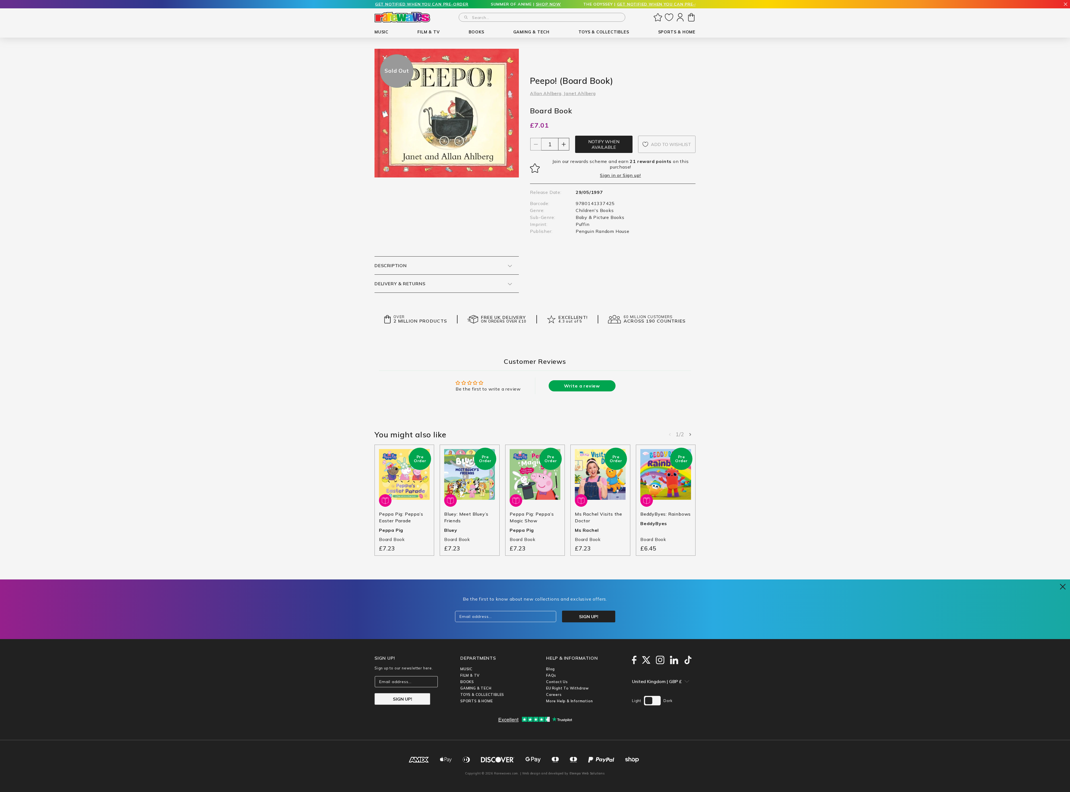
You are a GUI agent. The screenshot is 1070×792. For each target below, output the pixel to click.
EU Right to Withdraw (567, 688)
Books (467, 681)
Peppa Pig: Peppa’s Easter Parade (401, 517)
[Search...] (465, 17)
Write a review (582, 386)
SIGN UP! (402, 699)
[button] (381, 32)
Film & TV (470, 675)
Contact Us (557, 681)
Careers (554, 694)
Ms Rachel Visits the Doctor (598, 517)
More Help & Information (569, 701)
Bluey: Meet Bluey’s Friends (466, 517)
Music (466, 669)
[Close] (1065, 5)
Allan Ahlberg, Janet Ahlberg (562, 93)
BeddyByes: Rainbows (665, 514)
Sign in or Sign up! (620, 175)
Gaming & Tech (475, 688)
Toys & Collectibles (482, 694)
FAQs (551, 675)
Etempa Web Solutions (587, 773)
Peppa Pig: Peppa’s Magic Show (532, 517)
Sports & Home (476, 701)
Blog (550, 669)
